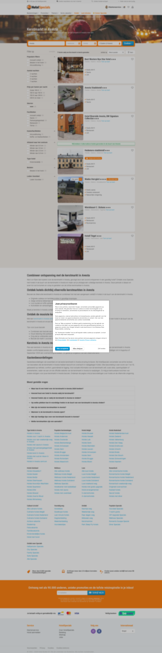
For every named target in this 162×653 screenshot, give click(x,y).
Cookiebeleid (73, 340)
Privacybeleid (62, 340)
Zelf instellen (101, 348)
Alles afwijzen (77, 349)
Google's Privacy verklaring (88, 340)
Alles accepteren (62, 349)
